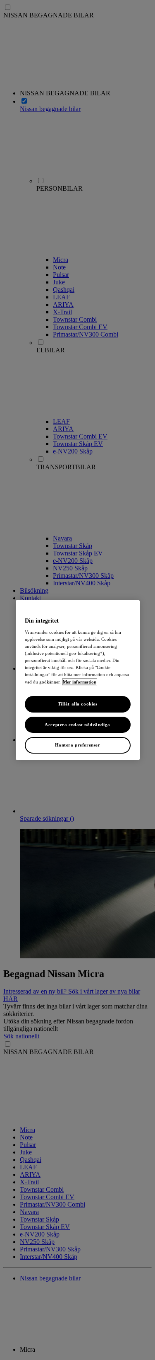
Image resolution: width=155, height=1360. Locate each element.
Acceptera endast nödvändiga (77, 724)
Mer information (79, 681)
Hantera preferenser (77, 745)
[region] (78, 680)
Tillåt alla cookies (78, 703)
